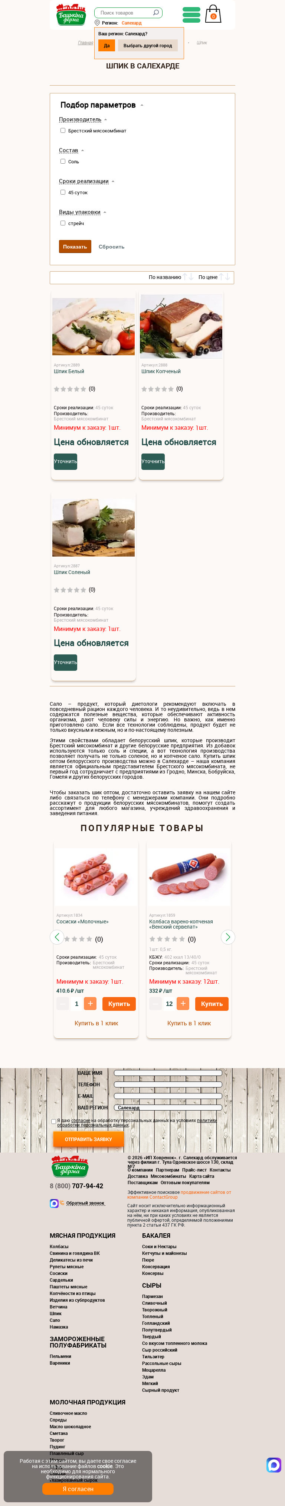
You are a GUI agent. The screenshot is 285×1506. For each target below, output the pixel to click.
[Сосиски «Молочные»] (96, 877)
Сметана (59, 1433)
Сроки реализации (84, 181)
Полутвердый (157, 1330)
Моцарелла (154, 1370)
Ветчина (58, 1307)
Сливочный (154, 1303)
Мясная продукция (82, 1235)
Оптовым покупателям (185, 1182)
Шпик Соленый (72, 572)
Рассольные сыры (161, 1363)
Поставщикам (143, 1182)
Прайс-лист (194, 1170)
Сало (55, 1320)
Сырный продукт (160, 1390)
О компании (140, 1170)
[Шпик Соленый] (93, 528)
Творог (57, 1440)
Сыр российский (159, 1350)
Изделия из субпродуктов (77, 1300)
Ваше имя (90, 1073)
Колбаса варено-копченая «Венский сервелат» (181, 924)
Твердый (151, 1336)
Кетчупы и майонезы (164, 1253)
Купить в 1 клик (96, 1023)
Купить (119, 1003)
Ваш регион (93, 1107)
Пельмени (60, 1356)
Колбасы (59, 1246)
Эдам (148, 1377)
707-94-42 (76, 1185)
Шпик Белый (69, 371)
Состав (68, 150)
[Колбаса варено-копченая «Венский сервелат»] (189, 877)
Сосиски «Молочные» (82, 921)
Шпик (56, 1313)
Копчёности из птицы (73, 1293)
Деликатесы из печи (71, 1260)
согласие (80, 1120)
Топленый (152, 1316)
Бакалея (156, 1235)
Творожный (154, 1310)
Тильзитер (153, 1356)
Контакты (220, 1170)
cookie (104, 1466)
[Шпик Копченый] (181, 327)
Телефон (89, 1084)
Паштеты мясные (68, 1286)
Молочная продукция (87, 1402)
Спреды (58, 1420)
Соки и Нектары (159, 1246)
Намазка (59, 1327)
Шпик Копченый (161, 371)
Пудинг (57, 1446)
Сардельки (61, 1280)
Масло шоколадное (70, 1426)
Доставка (138, 1176)
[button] (57, 937)
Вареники (60, 1363)
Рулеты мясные (66, 1266)
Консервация (156, 1266)
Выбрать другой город (148, 45)
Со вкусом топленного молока (174, 1343)
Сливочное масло (68, 1413)
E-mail (86, 1096)
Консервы (153, 1273)
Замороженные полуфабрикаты (78, 1341)
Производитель (80, 119)
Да (106, 45)
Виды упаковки (80, 212)
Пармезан (152, 1296)
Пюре (148, 1260)
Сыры (151, 1285)
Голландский (156, 1323)
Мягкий (150, 1383)
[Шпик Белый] (93, 327)
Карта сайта (201, 1176)
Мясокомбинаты (168, 1176)
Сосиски (59, 1273)
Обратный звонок (85, 1203)
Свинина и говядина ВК (75, 1253)
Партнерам (167, 1170)
